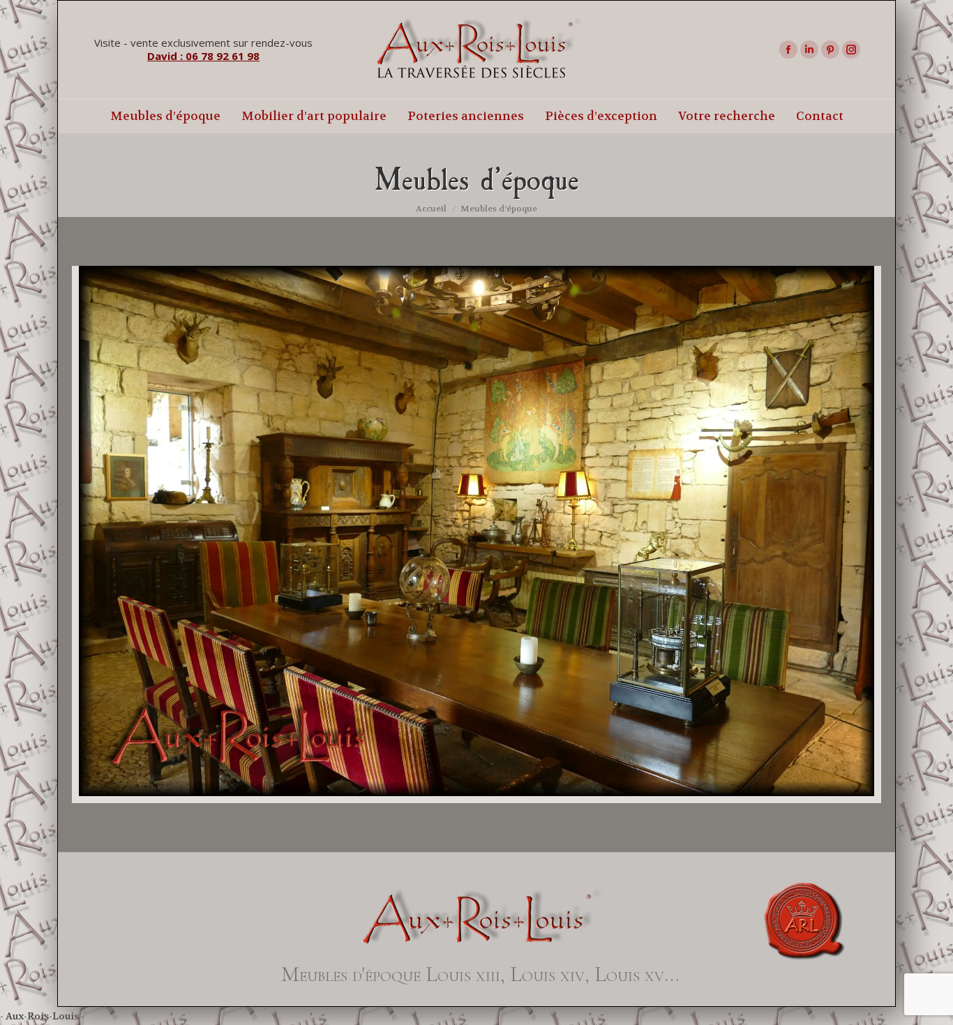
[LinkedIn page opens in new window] (809, 49)
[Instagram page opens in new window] (851, 49)
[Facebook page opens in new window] (788, 49)
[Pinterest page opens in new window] (830, 49)
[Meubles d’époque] (476, 531)
